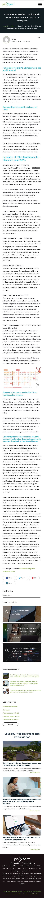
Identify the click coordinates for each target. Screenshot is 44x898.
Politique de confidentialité (32, 891)
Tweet (23, 578)
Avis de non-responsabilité (13, 894)
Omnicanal (6, 710)
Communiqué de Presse (10, 719)
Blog (13, 26)
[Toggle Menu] (40, 4)
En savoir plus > (35, 772)
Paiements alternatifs (10, 707)
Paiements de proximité (11, 713)
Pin (35, 578)
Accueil (5, 26)
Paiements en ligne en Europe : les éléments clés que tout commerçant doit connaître (25, 691)
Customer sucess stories (11, 716)
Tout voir (10, 724)
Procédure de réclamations (31, 894)
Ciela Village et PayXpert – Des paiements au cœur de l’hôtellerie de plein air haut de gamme (24, 676)
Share (10, 578)
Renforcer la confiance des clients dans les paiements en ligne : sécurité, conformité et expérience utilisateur (24, 683)
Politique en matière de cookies (13, 891)
